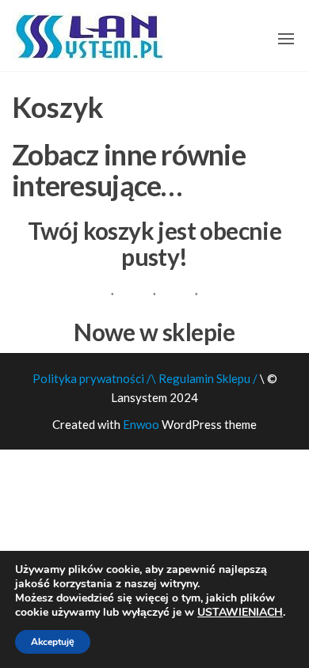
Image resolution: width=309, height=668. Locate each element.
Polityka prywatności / (91, 378)
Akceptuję (52, 642)
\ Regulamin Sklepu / (205, 378)
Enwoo (141, 424)
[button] (286, 38)
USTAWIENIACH (240, 612)
